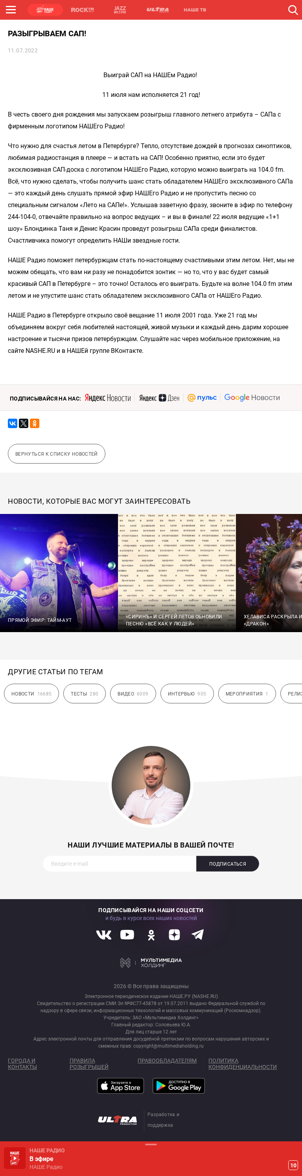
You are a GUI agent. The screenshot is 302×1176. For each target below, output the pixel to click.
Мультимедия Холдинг (151, 962)
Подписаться (227, 864)
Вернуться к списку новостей (56, 454)
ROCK (82, 10)
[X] (23, 423)
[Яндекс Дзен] (159, 398)
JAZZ (120, 10)
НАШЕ (45, 10)
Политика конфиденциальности (242, 1063)
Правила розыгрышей (89, 1063)
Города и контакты (22, 1063)
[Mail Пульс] (202, 398)
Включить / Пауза (15, 1158)
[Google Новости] (252, 398)
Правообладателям (167, 1060)
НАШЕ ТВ (194, 10)
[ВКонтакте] (12, 423)
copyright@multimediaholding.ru (168, 1046)
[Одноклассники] (34, 423)
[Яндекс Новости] (108, 398)
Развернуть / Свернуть (151, 1144)
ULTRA (157, 10)
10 (293, 1165)
